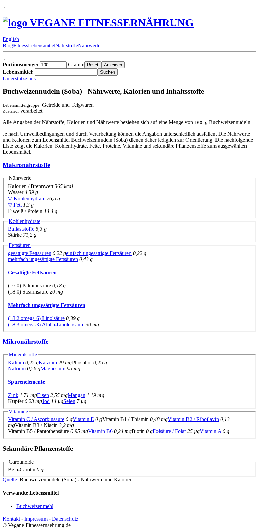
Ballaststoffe (21, 229)
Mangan (76, 395)
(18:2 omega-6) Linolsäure (36, 318)
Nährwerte (89, 45)
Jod (46, 401)
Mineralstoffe (23, 354)
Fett (17, 205)
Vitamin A (210, 431)
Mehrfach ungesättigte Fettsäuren (46, 305)
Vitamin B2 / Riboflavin (193, 419)
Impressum (36, 519)
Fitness (20, 45)
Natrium (17, 368)
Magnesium (52, 368)
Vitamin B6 (100, 431)
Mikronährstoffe (25, 341)
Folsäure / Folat (169, 431)
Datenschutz (65, 519)
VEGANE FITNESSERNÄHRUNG (110, 23)
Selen (69, 401)
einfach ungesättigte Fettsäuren (99, 253)
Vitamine (18, 411)
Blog (8, 45)
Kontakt (11, 519)
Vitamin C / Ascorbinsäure (36, 419)
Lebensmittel (41, 45)
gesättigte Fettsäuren (29, 253)
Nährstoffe (66, 45)
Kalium (16, 362)
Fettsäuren (20, 245)
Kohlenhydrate (29, 198)
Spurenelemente (26, 382)
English (11, 39)
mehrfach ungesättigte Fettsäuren (43, 259)
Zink (13, 395)
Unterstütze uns (19, 78)
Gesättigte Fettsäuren (32, 272)
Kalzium (48, 362)
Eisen (43, 395)
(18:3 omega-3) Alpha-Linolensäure (46, 324)
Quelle (10, 479)
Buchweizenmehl (34, 506)
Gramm (43, 64)
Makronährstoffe (26, 164)
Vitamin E (83, 419)
